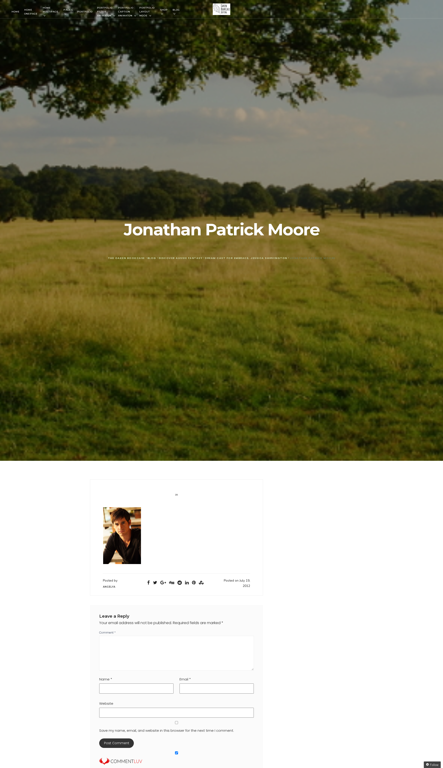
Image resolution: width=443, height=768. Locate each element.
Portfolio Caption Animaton (125, 11)
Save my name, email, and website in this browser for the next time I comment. (166, 730)
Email (185, 679)
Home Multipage (50, 9)
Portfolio (85, 11)
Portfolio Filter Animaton (104, 11)
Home (16, 11)
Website (106, 703)
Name (105, 679)
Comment (107, 632)
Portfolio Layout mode (147, 11)
